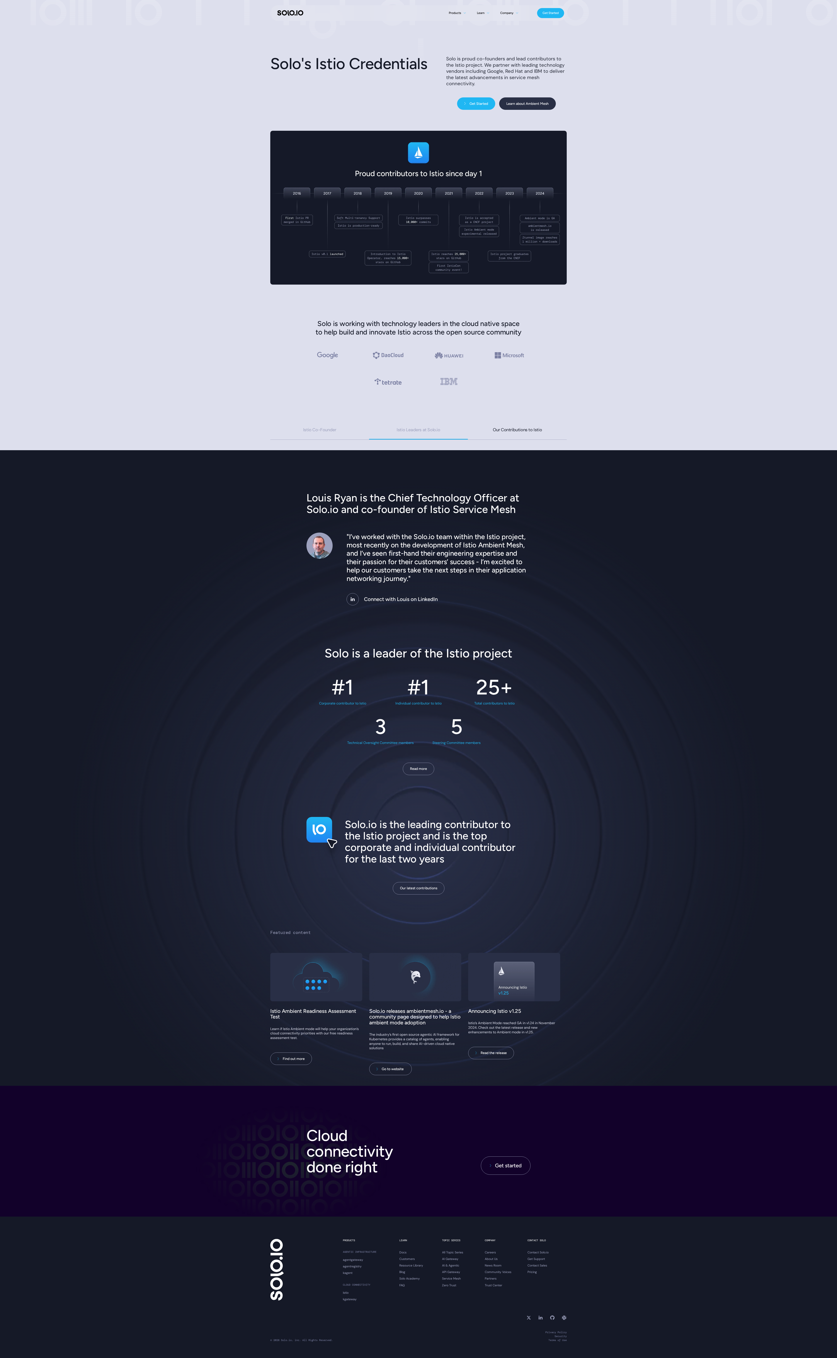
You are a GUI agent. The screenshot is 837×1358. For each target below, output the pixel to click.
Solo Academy (409, 1278)
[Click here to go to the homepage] (290, 13)
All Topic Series (452, 1252)
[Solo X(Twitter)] (528, 1317)
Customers (407, 1259)
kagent (347, 1273)
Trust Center (493, 1285)
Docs (403, 1252)
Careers (490, 1252)
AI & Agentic (450, 1265)
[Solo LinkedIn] (540, 1317)
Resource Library (411, 1265)
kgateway (350, 1299)
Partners (491, 1278)
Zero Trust (449, 1285)
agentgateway (353, 1260)
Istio (346, 1293)
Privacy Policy (556, 1332)
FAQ (402, 1285)
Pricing (532, 1272)
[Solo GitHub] (552, 1317)
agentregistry (352, 1266)
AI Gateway (450, 1259)
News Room (493, 1265)
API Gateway (451, 1272)
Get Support (536, 1259)
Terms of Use (557, 1340)
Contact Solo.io (538, 1252)
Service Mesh (451, 1278)
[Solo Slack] (564, 1317)
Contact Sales (537, 1265)
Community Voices (498, 1272)
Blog (402, 1272)
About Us (491, 1259)
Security (561, 1336)
